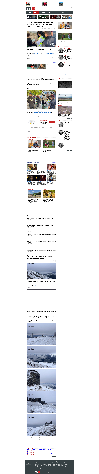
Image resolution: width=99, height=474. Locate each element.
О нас (27, 461)
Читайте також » (30, 448)
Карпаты (37, 445)
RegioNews (36, 53)
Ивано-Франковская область (46, 445)
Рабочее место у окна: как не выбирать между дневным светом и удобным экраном (40, 226)
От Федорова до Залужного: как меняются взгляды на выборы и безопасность (68, 58)
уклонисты (36, 127)
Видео (63, 12)
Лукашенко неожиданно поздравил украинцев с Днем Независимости (40, 237)
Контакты (27, 462)
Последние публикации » (32, 137)
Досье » (59, 120)
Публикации (43, 12)
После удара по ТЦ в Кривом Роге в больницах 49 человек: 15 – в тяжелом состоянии (41, 242)
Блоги (70, 12)
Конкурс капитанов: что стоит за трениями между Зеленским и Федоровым (41, 250)
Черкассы (32, 127)
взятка (51, 127)
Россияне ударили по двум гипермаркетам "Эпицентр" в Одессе (39, 222)
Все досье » (69, 150)
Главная (29, 12)
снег (40, 445)
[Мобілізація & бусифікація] (43, 18)
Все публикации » (68, 44)
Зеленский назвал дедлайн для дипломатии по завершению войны (40, 218)
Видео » (59, 78)
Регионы (49, 12)
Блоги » (59, 46)
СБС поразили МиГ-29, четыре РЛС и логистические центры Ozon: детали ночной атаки (41, 246)
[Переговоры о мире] (55, 18)
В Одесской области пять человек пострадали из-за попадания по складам (41, 234)
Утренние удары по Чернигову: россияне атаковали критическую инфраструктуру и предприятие (39, 230)
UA (71, 7)
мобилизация (47, 127)
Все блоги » (70, 69)
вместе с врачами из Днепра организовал (42, 112)
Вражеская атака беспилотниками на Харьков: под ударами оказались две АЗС (41, 215)
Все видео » (69, 118)
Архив (27, 465)
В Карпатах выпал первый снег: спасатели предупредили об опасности (39, 449)
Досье (56, 12)
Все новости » (53, 456)
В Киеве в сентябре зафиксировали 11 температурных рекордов (38, 451)
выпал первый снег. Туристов (33, 439)
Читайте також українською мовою (47, 28)
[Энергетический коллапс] (32, 18)
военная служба (41, 127)
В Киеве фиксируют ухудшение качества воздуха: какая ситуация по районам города (41, 453)
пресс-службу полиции (49, 53)
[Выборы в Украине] (67, 18)
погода (33, 445)
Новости (35, 12)
